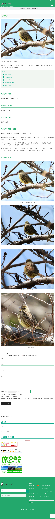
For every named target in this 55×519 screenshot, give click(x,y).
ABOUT (22, 509)
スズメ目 (9, 11)
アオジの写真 (8, 85)
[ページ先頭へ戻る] (27, 491)
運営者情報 (32, 509)
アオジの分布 (8, 80)
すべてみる (31, 502)
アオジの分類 (8, 74)
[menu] (52, 5)
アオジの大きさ (8, 77)
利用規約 (27, 509)
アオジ (20, 11)
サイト (2, 370)
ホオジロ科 (15, 11)
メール (2, 364)
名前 (2, 358)
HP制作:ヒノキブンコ (50, 503)
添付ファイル (4, 391)
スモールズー (29, 517)
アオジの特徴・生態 (9, 82)
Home (2, 11)
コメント (3, 376)
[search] (52, 426)
